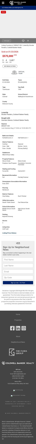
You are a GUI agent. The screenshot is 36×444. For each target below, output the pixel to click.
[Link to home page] (18, 3)
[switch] (23, 41)
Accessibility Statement (15, 403)
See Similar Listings (10, 66)
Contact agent (7, 40)
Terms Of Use (10, 401)
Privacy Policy (24, 401)
